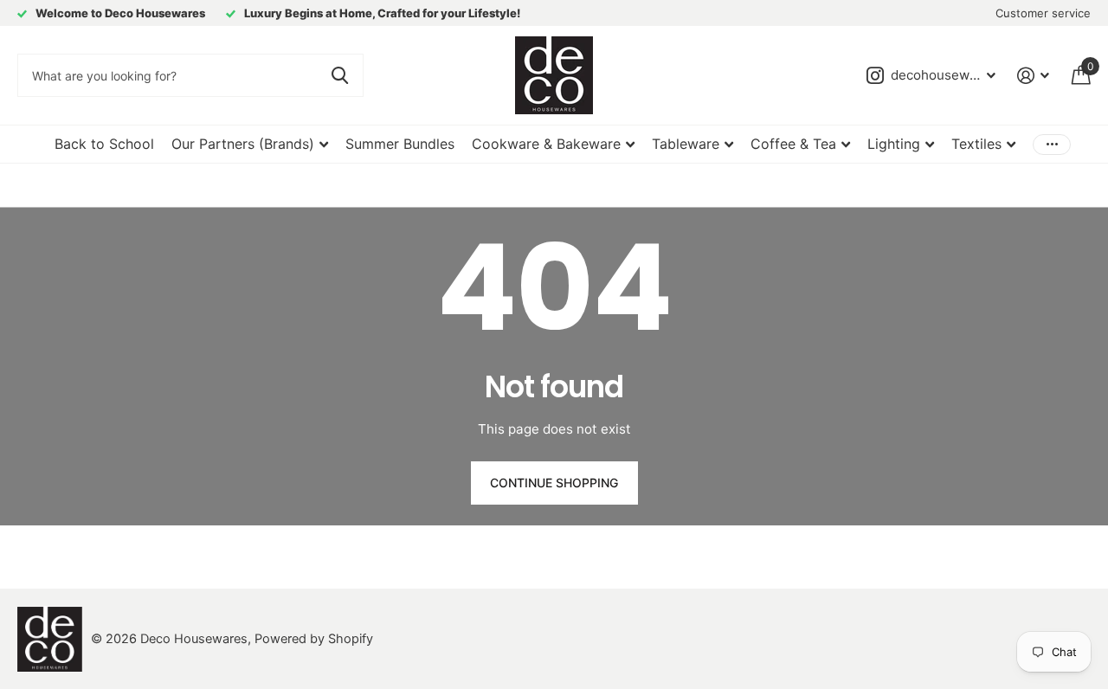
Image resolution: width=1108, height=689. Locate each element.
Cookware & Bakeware (546, 143)
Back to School (104, 143)
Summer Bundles (399, 143)
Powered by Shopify (313, 639)
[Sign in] (1033, 75)
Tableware (685, 143)
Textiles (976, 143)
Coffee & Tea (793, 143)
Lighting (893, 143)
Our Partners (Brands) (242, 143)
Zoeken (340, 75)
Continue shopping (554, 482)
